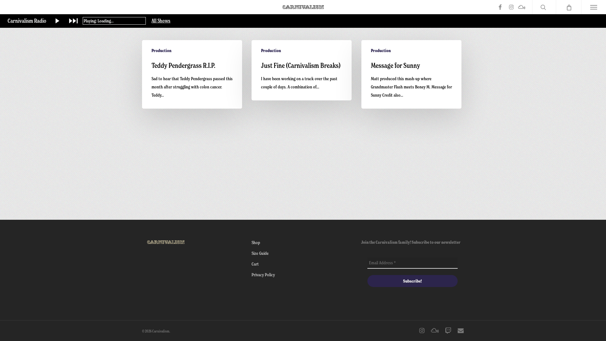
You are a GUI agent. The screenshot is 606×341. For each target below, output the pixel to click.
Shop (256, 242)
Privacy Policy (263, 274)
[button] (593, 7)
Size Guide (260, 253)
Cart (255, 263)
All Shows (161, 21)
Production (161, 50)
